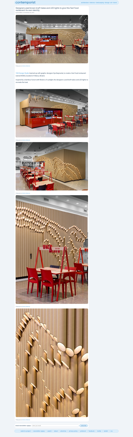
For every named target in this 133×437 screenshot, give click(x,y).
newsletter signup (39, 431)
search (49, 431)
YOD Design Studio (22, 73)
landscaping (100, 2)
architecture (85, 2)
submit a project (26, 431)
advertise (63, 431)
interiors (92, 2)
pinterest (83, 431)
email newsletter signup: (23, 425)
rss (111, 431)
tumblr (106, 431)
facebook (92, 431)
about (56, 431)
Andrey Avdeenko (26, 66)
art (111, 2)
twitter (99, 431)
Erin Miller (19, 12)
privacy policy (73, 431)
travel (115, 2)
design (107, 2)
